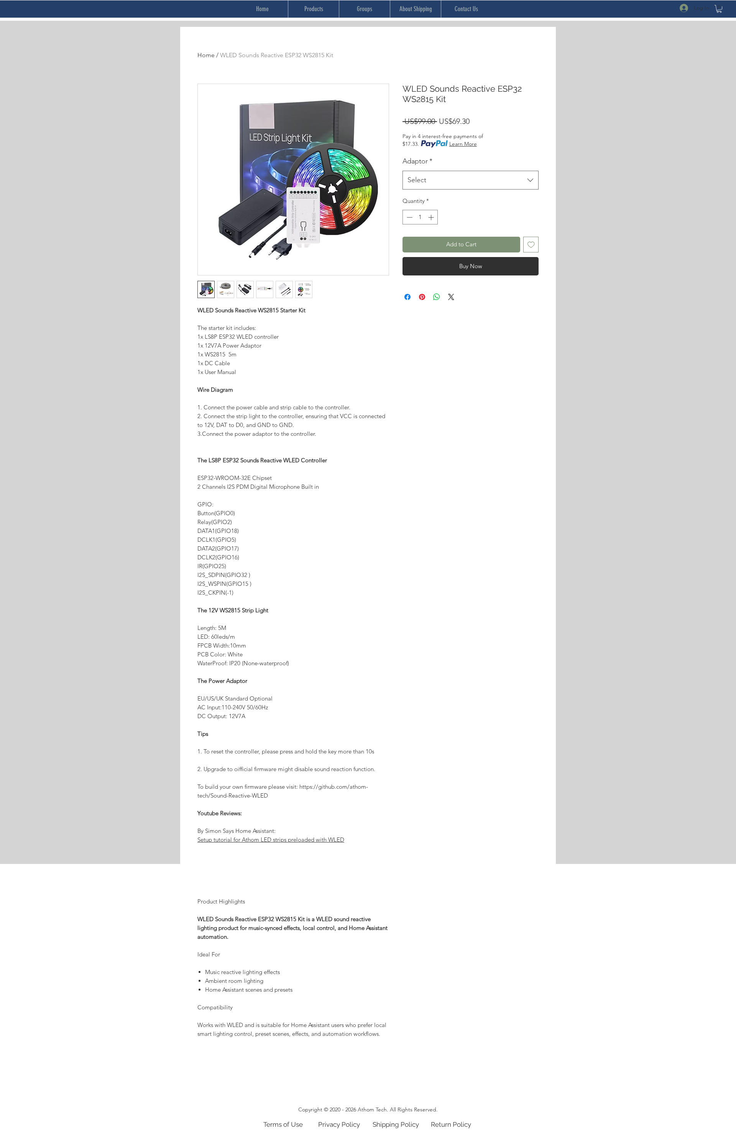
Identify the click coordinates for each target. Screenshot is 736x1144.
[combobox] (470, 180)
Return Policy (451, 1124)
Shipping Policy (396, 1124)
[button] (719, 9)
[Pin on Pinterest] (422, 297)
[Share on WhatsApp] (436, 297)
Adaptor (417, 161)
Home (206, 55)
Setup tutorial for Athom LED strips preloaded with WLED (270, 839)
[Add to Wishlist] (531, 244)
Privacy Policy (339, 1124)
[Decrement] (409, 217)
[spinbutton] (420, 217)
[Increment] (432, 217)
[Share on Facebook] (407, 297)
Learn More (463, 143)
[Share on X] (451, 297)
